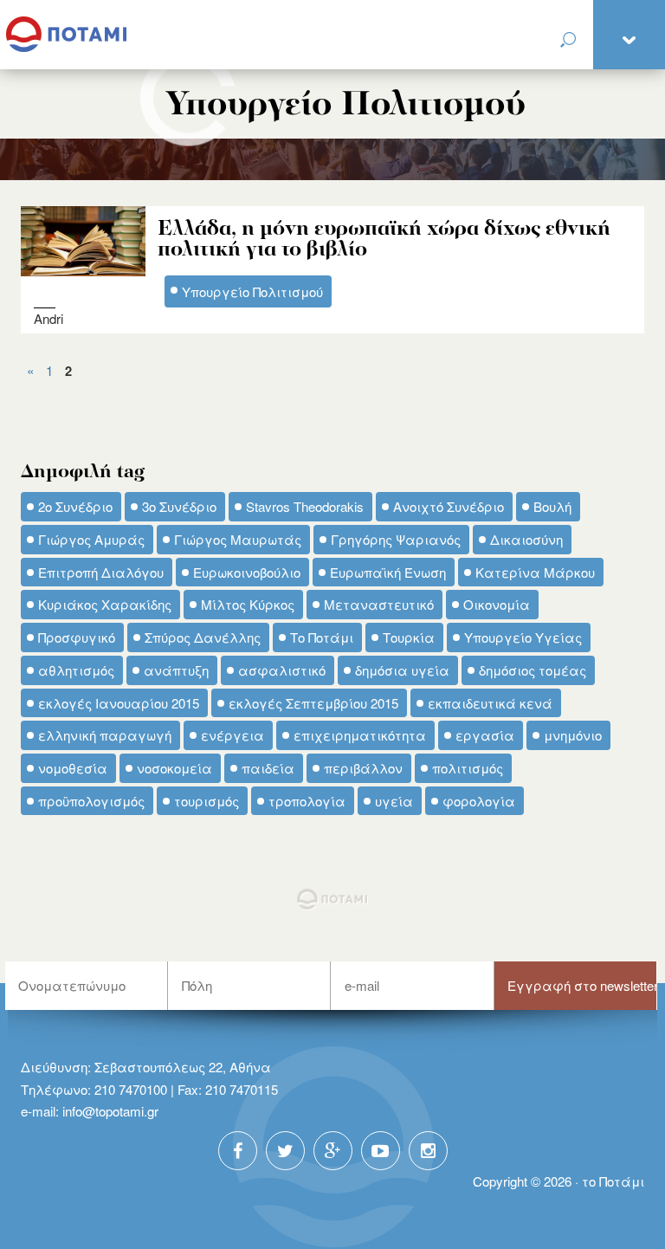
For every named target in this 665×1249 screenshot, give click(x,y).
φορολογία (478, 801)
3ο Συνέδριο (179, 506)
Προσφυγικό (76, 637)
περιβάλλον (363, 768)
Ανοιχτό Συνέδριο (448, 506)
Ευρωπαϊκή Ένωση (388, 572)
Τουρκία (409, 637)
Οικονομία (496, 604)
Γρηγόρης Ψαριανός (396, 539)
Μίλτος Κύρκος (247, 604)
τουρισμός (206, 801)
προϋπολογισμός (91, 801)
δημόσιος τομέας (532, 670)
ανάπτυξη (176, 670)
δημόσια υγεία (402, 670)
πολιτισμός (467, 768)
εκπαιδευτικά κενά (490, 703)
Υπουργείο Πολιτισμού (252, 291)
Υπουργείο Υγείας (523, 637)
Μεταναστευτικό (379, 604)
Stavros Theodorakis (305, 506)
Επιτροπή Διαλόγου (101, 572)
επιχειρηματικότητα (360, 735)
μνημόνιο (573, 735)
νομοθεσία (72, 768)
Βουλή (552, 506)
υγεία (394, 801)
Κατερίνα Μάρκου (535, 572)
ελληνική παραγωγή (104, 735)
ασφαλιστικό (282, 670)
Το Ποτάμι (321, 637)
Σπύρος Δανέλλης (203, 637)
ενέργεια (232, 735)
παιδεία (268, 768)
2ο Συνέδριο (75, 506)
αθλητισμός (76, 670)
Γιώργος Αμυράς (91, 539)
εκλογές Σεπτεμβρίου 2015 (313, 703)
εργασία (484, 735)
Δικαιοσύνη (526, 539)
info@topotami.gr (110, 1111)
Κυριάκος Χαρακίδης (104, 604)
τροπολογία (306, 801)
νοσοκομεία (174, 768)
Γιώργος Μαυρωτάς (237, 539)
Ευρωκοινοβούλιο (246, 572)
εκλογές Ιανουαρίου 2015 (118, 703)
